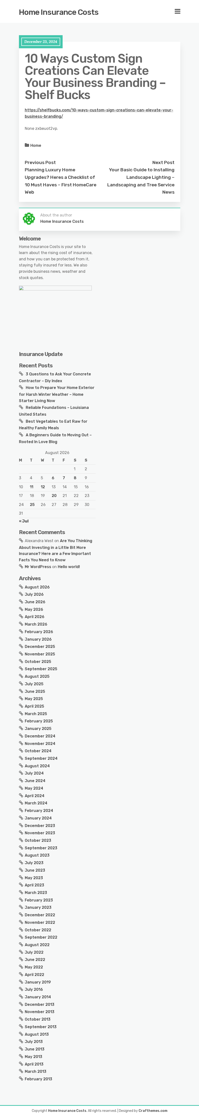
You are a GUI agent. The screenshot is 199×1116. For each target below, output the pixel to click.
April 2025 (34, 706)
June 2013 (34, 1049)
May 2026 (34, 609)
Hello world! (69, 566)
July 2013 (34, 1041)
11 (31, 487)
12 (43, 487)
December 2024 (40, 736)
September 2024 (41, 758)
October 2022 (38, 930)
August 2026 (37, 587)
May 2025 (34, 698)
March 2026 (36, 624)
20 (54, 495)
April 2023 (34, 885)
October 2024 (38, 751)
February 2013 (38, 1079)
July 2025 (34, 684)
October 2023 (38, 840)
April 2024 (34, 796)
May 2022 (34, 967)
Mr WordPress (38, 566)
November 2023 (40, 833)
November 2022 (40, 922)
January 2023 (38, 907)
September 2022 (41, 937)
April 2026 (34, 616)
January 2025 (38, 728)
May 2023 (34, 878)
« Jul (24, 521)
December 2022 (40, 915)
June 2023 (35, 870)
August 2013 (37, 1034)
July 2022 (34, 952)
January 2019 (38, 982)
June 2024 (35, 780)
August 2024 (37, 766)
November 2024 (40, 743)
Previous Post (40, 162)
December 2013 (39, 1004)
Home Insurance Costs (59, 12)
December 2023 (40, 825)
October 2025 (38, 661)
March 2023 (36, 892)
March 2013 (35, 1071)
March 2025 (36, 713)
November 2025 (40, 654)
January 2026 (38, 639)
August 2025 (37, 676)
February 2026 (39, 631)
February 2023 (39, 900)
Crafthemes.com (153, 1111)
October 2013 (37, 1019)
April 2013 (34, 1064)
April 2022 (34, 974)
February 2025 (39, 721)
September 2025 (41, 669)
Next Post (163, 162)
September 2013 (41, 1027)
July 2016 (34, 989)
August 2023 (37, 855)
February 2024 (39, 810)
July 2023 (34, 862)
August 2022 (37, 944)
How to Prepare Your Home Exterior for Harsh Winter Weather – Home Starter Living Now (56, 394)
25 (32, 504)
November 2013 (39, 1011)
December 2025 (40, 646)
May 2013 (33, 1056)
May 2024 (34, 788)
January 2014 (38, 997)
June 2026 (35, 602)
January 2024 (38, 818)
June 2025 (35, 691)
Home (35, 145)
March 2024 (36, 803)
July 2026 (34, 594)
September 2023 (41, 848)
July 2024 (34, 773)
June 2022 (35, 959)
